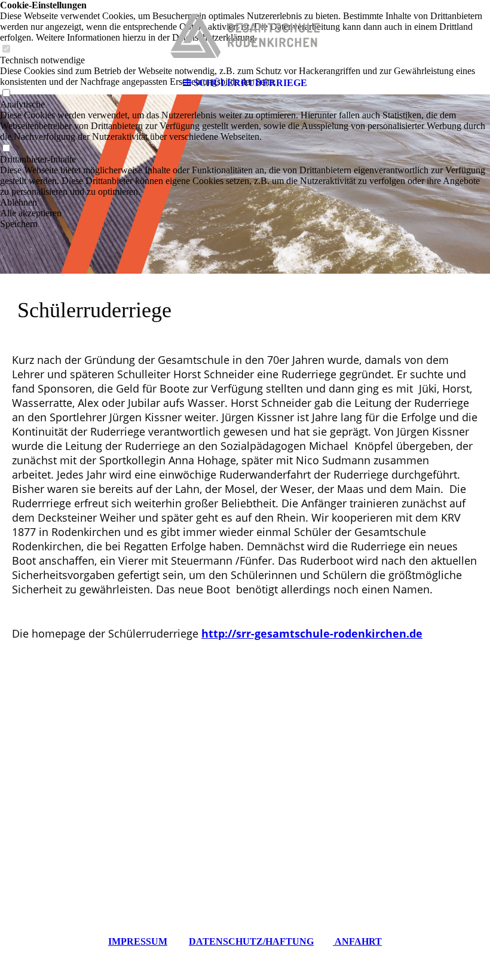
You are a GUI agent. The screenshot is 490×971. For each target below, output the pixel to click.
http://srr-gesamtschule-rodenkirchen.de (311, 633)
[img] (245, 36)
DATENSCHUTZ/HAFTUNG (251, 941)
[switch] (6, 148)
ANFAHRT (357, 941)
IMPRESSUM (137, 941)
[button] (245, 202)
